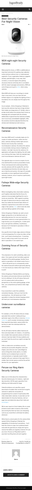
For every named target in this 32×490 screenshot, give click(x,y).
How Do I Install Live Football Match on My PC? (23, 442)
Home (3, 13)
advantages (5, 402)
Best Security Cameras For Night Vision (14, 20)
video (15, 206)
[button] (2, 9)
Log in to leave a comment (16, 474)
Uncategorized (9, 13)
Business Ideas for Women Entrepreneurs (8, 442)
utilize (18, 87)
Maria (3, 24)
